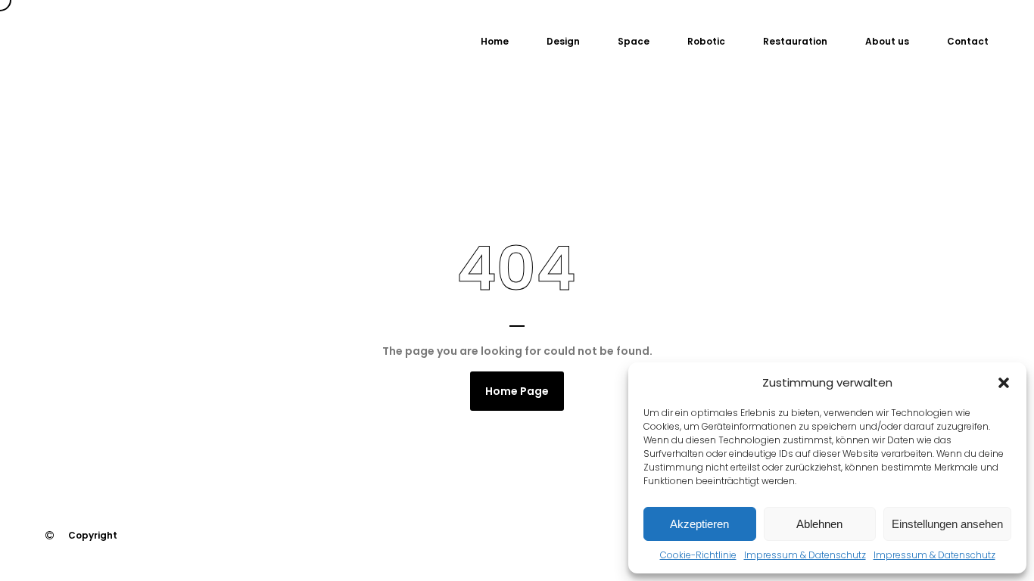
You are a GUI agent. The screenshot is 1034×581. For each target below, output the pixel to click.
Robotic (706, 41)
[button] (1003, 382)
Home (495, 41)
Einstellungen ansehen (947, 523)
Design (563, 41)
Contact (968, 41)
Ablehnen (819, 523)
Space (633, 41)
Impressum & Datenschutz (805, 554)
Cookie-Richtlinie (698, 554)
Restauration (795, 41)
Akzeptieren (699, 523)
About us (887, 41)
